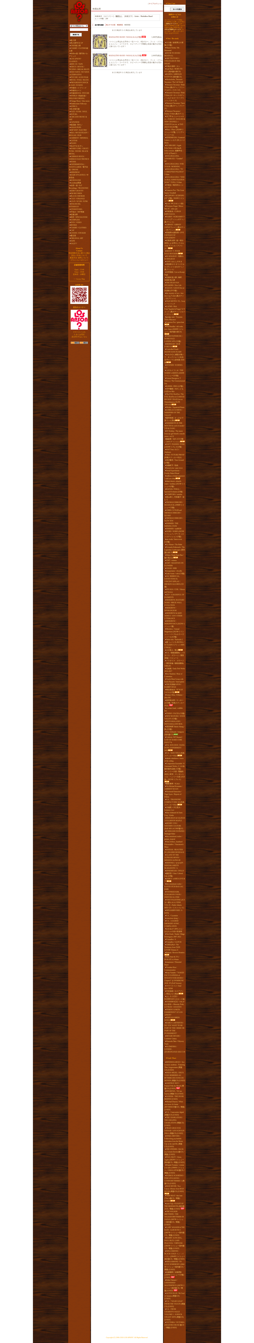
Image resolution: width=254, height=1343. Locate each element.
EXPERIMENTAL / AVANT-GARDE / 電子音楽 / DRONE (78, 167)
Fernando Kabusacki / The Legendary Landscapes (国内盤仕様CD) (174, 549)
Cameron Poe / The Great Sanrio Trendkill (174, 191)
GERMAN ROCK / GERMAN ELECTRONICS (79, 157)
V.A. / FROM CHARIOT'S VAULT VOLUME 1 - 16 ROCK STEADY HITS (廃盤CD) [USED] (174, 1314)
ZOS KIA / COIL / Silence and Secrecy (174, 590)
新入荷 (73, 40)
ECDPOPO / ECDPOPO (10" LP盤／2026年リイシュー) (174, 198)
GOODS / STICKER (78, 233)
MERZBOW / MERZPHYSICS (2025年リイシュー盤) (174, 623)
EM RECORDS (76, 193)
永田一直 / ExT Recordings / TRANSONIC (78, 186)
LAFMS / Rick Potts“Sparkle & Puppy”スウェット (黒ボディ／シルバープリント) (174, 310)
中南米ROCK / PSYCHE (80, 93)
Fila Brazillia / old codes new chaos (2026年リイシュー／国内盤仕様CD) (173, 329)
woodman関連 (76, 183)
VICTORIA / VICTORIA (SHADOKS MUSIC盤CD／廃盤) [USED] (174, 1325)
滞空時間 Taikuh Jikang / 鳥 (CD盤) (174, 728)
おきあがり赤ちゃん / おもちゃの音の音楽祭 (173, 930)
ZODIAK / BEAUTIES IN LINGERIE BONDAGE (174, 851)
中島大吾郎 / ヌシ (173, 66)
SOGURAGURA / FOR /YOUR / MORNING (174, 165)
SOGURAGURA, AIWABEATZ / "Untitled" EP (173, 158)
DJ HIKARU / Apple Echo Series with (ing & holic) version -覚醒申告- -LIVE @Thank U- (174, 149)
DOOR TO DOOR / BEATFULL (172, 54)
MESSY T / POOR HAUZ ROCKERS (172, 252)
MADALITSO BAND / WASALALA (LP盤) (125, 37)
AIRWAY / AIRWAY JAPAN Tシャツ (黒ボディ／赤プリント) (174, 227)
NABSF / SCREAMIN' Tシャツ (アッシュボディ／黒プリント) (174, 219)
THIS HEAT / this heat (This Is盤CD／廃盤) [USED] (173, 1198)
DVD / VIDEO (76, 222)
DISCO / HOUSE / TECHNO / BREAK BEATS (79, 68)
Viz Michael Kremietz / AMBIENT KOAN (173, 787)
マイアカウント (155, 4)
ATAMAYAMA (76, 209)
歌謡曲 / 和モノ (77, 125)
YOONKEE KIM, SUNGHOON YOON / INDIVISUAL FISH (172, 894)
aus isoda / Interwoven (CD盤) (173, 540)
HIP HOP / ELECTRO (79, 130)
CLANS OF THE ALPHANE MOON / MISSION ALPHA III (172, 857)
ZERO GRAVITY (77, 191)
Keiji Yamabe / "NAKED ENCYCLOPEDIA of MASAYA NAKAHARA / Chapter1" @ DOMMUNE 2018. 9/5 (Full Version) (174, 978)
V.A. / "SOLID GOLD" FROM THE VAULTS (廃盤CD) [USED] (174, 1304)
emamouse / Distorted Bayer (172, 963)
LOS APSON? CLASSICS (75, 60)
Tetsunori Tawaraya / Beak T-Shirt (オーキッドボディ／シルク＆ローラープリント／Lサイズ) (174, 97)
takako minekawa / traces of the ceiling (174, 759)
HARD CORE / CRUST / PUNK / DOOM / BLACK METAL (79, 151)
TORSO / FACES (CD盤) (175, 713)
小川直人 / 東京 (172, 650)
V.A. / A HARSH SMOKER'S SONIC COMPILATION (171, 923)
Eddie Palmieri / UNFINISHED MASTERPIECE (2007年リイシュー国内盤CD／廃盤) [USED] (174, 1285)
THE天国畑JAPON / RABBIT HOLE (173, 685)
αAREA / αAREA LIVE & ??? (174, 880)
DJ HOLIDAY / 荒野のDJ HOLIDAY (173, 257)
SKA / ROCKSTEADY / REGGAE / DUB (78, 134)
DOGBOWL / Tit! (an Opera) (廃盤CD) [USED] (173, 1092)
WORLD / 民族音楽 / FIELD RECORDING (77, 97)
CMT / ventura (171, 560)
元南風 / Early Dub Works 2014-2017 (174, 670)
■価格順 (120, 25)
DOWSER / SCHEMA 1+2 (173, 366)
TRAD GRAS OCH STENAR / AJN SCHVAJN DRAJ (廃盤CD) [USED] (174, 1130)
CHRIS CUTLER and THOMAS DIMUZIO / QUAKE (173, 513)
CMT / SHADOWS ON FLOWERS (173, 564)
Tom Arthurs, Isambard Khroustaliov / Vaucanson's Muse (174, 844)
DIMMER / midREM (173, 529)
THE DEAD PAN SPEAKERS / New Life (172, 284)
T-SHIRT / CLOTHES (78, 228)
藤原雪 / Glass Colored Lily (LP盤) (173, 874)
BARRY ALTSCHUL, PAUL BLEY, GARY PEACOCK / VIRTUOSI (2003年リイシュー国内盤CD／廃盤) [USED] (174, 1243)
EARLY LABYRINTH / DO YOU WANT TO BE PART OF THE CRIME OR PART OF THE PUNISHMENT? (174, 1028)
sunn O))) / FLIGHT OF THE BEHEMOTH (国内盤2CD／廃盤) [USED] (174, 1206)
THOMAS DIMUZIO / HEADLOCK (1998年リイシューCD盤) (174, 505)
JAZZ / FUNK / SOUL (79, 112)
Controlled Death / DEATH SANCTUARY (173, 350)
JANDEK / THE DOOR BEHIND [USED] (174, 1097)
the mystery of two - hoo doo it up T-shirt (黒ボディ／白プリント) (174, 296)
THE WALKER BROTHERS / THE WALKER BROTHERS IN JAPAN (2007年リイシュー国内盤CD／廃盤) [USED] (174, 1218)
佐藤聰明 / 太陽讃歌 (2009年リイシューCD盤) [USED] (174, 1274)
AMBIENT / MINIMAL (79, 138)
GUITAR (74, 141)
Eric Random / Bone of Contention (173, 675)
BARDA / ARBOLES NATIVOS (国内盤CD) (173, 75)
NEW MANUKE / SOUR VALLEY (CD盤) (174, 717)
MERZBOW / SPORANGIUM (170, 609)
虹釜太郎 (74, 214)
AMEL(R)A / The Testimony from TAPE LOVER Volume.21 (172, 947)
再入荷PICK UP (77, 43)
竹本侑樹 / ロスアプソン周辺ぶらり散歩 (173, 992)
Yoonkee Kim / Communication (170, 968)
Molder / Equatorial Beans (175, 407)
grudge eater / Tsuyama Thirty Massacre (173, 318)
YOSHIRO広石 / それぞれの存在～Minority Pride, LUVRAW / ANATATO (174, 1004)
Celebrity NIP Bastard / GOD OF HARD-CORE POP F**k (173, 739)
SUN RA (74, 114)
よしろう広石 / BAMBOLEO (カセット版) (174, 997)
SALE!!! (74, 244)
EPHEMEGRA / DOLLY (175, 871)
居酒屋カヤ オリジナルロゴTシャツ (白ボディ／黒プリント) (174, 267)
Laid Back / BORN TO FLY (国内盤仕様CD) (173, 70)
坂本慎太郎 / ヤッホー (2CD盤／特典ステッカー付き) (174, 703)
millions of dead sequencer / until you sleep (174, 477)
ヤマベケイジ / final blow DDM (172, 987)
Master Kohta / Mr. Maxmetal (172, 49)
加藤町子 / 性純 (172, 465)
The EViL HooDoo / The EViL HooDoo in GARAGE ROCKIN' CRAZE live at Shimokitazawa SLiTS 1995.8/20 (174, 399)
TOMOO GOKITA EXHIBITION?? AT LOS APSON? (173, 1012)
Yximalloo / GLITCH (173, 942)
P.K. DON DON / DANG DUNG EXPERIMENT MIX (174, 747)
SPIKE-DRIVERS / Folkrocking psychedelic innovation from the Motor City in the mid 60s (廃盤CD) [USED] (173, 1141)
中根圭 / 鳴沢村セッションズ (173, 186)
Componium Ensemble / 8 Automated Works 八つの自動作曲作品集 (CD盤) (174, 766)
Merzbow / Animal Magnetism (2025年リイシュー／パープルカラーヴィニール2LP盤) (174, 633)
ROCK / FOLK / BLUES (80, 80)
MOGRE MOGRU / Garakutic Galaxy (172, 1037)
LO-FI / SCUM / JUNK (79, 201)
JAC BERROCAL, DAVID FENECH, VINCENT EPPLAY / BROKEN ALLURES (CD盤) (174, 581)
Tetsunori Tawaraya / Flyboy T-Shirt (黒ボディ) (173, 112)
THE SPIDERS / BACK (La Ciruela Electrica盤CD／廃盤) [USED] (174, 1151)
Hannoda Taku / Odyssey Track (174, 1042)
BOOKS (74, 225)
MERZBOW (75, 172)
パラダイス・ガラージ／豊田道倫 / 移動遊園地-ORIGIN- (174, 663)
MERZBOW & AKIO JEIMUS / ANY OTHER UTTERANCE (173, 615)
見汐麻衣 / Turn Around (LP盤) (174, 461)
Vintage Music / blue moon (80, 101)
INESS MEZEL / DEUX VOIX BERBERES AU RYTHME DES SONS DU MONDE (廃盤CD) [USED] (174, 1077)
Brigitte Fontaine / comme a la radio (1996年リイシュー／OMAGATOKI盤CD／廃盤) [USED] (174, 1169)
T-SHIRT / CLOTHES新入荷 (78, 49)
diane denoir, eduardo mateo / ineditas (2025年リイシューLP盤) (174, 483)
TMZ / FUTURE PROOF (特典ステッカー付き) (174, 456)
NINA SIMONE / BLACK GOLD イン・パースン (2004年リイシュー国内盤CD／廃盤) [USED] (174, 1255)
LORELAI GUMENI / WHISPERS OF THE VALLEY (173, 412)
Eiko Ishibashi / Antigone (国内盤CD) (174, 733)
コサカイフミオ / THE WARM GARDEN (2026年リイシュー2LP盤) (174, 373)
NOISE (73, 162)
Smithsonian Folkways (79, 104)
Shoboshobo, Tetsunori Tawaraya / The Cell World (173, 80)
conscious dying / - (172, 918)
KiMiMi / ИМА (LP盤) (174, 386)
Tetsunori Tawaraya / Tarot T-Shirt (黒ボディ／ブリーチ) (174, 106)
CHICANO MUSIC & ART (78, 118)
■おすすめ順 (110, 25)
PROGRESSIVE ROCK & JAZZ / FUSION (78, 84)
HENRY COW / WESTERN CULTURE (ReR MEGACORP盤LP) (173, 826)
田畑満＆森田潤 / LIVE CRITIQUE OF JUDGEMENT (174, 235)
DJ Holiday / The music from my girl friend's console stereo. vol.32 (174, 433)
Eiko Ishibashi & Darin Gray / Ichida (173, 814)
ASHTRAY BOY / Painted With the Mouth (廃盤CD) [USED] (174, 1086)
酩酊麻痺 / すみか (173, 784)
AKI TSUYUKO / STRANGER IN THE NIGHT (172, 61)
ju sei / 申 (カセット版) (174, 203)
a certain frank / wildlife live (173, 709)
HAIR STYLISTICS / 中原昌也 (78, 176)
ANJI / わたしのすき (174, 262)
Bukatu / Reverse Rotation (175, 953)
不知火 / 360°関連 (77, 212)
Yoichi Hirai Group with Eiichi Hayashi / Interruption (174, 680)
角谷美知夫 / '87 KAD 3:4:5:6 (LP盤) (173, 691)
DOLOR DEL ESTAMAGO (75, 205)
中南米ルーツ (76, 90)
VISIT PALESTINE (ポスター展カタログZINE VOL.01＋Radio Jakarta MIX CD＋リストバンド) (174, 904)
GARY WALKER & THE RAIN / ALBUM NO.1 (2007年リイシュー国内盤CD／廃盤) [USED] (174, 1231)
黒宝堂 (73, 236)
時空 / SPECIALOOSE (79, 217)
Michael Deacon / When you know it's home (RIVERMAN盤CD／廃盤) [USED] (174, 1106)
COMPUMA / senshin (174, 494)
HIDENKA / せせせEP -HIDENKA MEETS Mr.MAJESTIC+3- (174, 865)
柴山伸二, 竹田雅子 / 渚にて (174, 498)
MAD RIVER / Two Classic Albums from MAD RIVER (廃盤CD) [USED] (174, 1188)
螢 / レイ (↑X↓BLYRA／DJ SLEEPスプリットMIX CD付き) (174, 644)
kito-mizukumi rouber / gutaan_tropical (173, 837)
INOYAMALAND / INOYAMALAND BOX (173, 722)
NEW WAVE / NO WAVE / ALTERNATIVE (79, 73)
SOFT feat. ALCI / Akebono (171, 450)
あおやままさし (77, 146)
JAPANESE (75, 122)
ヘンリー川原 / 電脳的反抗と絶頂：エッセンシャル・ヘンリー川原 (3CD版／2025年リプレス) (174, 775)
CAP (72, 230)
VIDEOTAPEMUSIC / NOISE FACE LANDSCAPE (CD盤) (173, 338)
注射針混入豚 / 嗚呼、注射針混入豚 (173, 278)
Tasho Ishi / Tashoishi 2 (174, 640)
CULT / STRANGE (78, 199)
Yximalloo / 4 (171, 939)
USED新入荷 (76, 46)
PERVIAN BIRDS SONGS (172, 1018)
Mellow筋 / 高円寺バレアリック (78, 54)
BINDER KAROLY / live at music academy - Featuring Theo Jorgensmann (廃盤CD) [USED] (174, 1066)
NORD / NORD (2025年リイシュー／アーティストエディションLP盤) (174, 534)
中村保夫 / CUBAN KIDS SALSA (172, 212)
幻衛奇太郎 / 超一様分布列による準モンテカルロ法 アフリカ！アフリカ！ (174, 244)
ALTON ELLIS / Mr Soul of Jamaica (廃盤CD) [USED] (174, 1296)
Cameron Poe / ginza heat (175, 322)
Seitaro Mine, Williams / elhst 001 (173, 696)
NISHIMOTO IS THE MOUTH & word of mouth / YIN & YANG (174, 425)
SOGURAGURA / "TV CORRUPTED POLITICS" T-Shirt (174, 171)
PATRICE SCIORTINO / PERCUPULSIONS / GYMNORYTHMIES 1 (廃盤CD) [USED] (174, 1180)
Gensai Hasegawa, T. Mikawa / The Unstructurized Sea (174, 381)
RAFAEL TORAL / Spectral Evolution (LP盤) (173, 490)
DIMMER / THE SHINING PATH (171, 524)
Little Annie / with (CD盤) (175, 574)
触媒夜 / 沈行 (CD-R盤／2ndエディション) (173, 440)
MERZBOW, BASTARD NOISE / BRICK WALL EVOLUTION (174, 602)
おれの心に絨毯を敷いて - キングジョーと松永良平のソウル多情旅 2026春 (174, 358)
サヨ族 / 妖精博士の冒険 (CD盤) (173, 43)
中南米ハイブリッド (79, 88)
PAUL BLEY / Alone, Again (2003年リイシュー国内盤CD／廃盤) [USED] (174, 1159)
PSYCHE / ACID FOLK (79, 77)
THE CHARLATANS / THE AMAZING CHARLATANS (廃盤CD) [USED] (174, 1121)
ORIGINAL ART (77, 238)
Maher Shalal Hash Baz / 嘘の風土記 (174, 556)
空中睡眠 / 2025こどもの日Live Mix (173, 390)
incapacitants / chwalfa (174, 571)
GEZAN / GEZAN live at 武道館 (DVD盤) (174, 289)
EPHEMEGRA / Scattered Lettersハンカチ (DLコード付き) (174, 140)
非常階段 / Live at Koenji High (174, 273)
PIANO (73, 143)
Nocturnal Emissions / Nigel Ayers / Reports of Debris (173, 794)
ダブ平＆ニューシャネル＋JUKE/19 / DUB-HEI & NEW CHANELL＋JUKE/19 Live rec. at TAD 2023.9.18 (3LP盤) (174, 121)
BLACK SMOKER (78, 196)
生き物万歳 (75, 109)
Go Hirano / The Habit (174, 545)
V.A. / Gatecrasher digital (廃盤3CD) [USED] (174, 1113)
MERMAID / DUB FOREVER (172, 345)
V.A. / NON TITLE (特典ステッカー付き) (174, 754)
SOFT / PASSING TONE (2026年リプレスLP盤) (174, 445)
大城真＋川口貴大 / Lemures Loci (172, 808)
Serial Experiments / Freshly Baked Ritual (172, 472)
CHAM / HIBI (171, 568)
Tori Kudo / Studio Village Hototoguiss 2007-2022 (174, 935)
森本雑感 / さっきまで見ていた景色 (173, 419)
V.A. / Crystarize (172, 916)
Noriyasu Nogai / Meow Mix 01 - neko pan (173, 207)
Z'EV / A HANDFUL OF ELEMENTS (174, 596)
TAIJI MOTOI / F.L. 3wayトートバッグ (174, 302)
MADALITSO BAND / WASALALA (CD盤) (125, 56)
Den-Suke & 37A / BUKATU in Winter (171, 958)
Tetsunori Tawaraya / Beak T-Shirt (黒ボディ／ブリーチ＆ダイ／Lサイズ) (174, 87)
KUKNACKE (76, 180)
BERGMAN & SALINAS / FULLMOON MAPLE (174, 819)
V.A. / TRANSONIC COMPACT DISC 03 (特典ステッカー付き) (174, 802)
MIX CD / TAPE (77, 64)
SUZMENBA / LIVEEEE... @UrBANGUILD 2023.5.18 (174, 1049)
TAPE (73, 241)
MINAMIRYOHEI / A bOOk (173, 911)
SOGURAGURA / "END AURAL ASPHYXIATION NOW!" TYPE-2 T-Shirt (174, 179)
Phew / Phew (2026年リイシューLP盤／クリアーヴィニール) (174, 132)
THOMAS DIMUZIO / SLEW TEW (173, 519)
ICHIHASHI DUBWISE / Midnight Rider (174, 832)
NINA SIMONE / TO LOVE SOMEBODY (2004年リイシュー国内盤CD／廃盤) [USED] (174, 1266)
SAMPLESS (75, 220)
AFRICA (74, 106)
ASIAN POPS (76, 127)
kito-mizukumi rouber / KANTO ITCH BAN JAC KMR (173, 886)
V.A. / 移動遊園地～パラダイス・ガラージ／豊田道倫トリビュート (174, 655)
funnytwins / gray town (174, 468)
